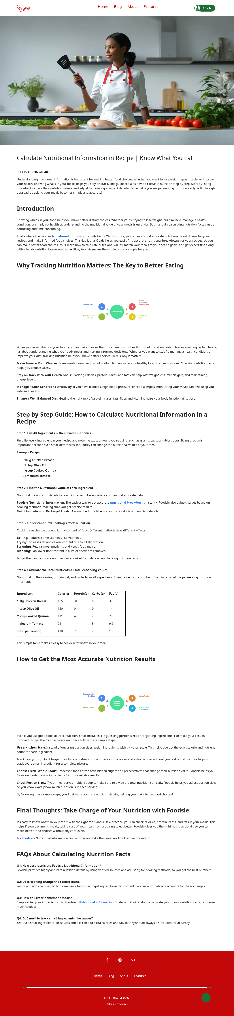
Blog (111, 976)
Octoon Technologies (117, 1004)
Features (140, 976)
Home (98, 976)
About (124, 976)
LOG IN (206, 8)
